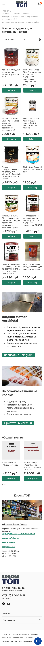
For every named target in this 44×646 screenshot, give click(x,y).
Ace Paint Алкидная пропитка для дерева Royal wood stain (11, 73)
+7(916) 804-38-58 (14, 595)
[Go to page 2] (4, 484)
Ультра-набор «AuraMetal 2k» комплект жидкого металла (32, 466)
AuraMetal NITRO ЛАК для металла (10, 463)
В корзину (11, 139)
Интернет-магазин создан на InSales (17, 641)
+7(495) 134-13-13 (13, 587)
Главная (5, 11)
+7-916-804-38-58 (26, 534)
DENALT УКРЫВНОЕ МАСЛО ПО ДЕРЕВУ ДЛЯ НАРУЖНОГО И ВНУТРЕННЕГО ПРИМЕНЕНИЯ (11, 269)
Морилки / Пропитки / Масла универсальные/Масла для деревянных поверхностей (20, 16)
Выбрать (11, 90)
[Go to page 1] (2, 484)
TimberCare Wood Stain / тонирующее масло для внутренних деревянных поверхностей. (32, 76)
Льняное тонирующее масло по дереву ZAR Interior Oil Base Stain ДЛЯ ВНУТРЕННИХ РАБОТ (11, 173)
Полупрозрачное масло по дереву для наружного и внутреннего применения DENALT (32, 220)
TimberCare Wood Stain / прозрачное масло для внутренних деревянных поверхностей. (10, 124)
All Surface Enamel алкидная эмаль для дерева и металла (32, 266)
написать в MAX (8, 542)
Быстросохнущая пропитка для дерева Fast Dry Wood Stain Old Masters (31, 123)
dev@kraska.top (8, 547)
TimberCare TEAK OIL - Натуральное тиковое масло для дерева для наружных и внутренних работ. (11, 222)
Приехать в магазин (18, 423)
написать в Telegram (18, 355)
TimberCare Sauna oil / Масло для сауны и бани (32, 169)
